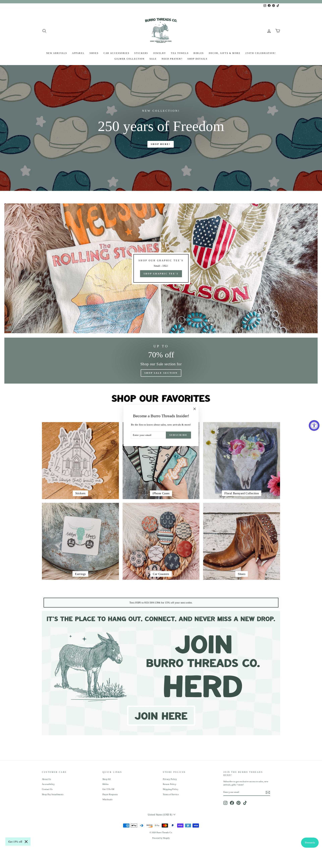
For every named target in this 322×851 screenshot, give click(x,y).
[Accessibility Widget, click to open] (314, 425)
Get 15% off (15, 841)
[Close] (26, 841)
